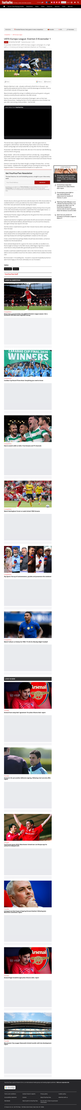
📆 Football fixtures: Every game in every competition (28, 29)
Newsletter (29, 6)
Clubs (63, 6)
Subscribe (63, 2)
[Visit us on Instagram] (54, 2)
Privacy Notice (9, 188)
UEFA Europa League (17, 34)
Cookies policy (62, 1094)
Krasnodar (8, 269)
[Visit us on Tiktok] (59, 2)
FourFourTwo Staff (15, 42)
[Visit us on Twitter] (49, 2)
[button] (78, 2)
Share (8, 81)
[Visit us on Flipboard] (57, 2)
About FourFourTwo (45, 1097)
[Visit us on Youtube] (52, 2)
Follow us (40, 81)
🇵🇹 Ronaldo (51, 29)
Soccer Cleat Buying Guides (16, 6)
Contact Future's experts (28, 1094)
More (69, 6)
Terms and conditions (10, 1094)
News (37, 6)
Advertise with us (63, 1097)
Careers (24, 1097)
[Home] (4, 6)
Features (49, 6)
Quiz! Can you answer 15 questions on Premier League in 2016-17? (66, 216)
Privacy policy (44, 1094)
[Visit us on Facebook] (47, 2)
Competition (7, 34)
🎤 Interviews (70, 29)
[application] (28, 122)
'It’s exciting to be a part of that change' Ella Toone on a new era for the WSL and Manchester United (66, 178)
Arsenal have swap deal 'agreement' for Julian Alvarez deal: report (66, 186)
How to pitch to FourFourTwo (30, 1101)
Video (43, 6)
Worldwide (7, 1101)
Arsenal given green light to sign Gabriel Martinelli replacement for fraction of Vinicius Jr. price (65, 195)
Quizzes (57, 6)
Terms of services (24, 187)
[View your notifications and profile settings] (74, 2)
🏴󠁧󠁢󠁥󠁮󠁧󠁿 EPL (60, 29)
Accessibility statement (10, 1097)
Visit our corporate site (62, 1082)
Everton (16, 269)
